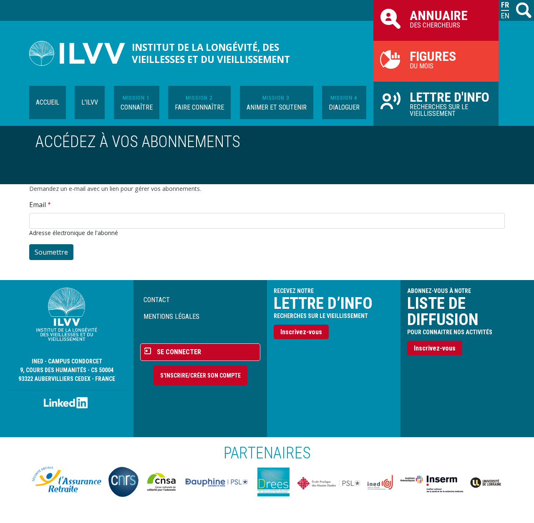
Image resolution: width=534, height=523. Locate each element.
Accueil (47, 102)
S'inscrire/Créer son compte (200, 375)
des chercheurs (439, 18)
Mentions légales (171, 316)
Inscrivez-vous (301, 332)
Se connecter (179, 352)
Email (37, 204)
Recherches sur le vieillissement (449, 103)
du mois (433, 59)
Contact (157, 300)
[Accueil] (80, 53)
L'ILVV (89, 102)
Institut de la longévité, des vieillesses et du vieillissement (211, 53)
